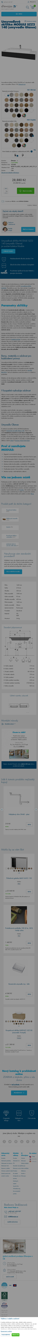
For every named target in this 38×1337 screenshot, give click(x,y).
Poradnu (21, 490)
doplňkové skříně (15, 339)
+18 (19, 873)
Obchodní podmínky (6, 1160)
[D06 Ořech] (26, 95)
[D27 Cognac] (26, 105)
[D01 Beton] (12, 95)
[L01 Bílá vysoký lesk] (12, 140)
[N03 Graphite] (7, 110)
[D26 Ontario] (21, 105)
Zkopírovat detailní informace (10, 172)
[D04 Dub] (16, 95)
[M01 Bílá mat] (31, 110)
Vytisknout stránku (31, 21)
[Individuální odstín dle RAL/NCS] (24, 115)
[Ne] (15, 155)
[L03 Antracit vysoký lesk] (16, 110)
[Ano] (22, 155)
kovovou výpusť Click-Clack (22, 440)
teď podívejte (15, 1084)
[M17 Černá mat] (19, 115)
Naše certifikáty (24, 1168)
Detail (29, 824)
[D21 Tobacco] (26, 100)
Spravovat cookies (6, 1331)
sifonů (11, 440)
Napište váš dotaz (12, 1222)
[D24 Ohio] (12, 105)
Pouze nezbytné (6, 1334)
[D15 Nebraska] (7, 100)
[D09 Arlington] (31, 95)
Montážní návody (17, 1165)
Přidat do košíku (27, 191)
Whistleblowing (16, 1188)
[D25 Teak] (16, 105)
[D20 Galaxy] (21, 100)
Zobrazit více (21, 84)
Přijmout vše (15, 1334)
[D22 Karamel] (31, 100)
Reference (23, 1171)
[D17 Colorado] (16, 100)
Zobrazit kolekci (8, 251)
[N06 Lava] (12, 110)
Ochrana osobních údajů (7, 1171)
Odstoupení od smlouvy (6, 1163)
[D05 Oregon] (21, 95)
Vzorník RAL (16, 1186)
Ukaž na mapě (10, 1276)
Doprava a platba (5, 1168)
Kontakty (3, 1158)
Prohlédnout (18, 1092)
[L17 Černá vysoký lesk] (26, 110)
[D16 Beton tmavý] (12, 100)
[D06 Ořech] (21, 125)
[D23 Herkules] (7, 105)
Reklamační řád (5, 1165)
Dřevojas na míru (17, 1168)
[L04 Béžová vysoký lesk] (21, 140)
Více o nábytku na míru (13, 571)
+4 (18, 1026)
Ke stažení (15, 1173)
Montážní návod (9, 724)
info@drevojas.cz (13, 1216)
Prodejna (15, 1171)
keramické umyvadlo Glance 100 (15, 431)
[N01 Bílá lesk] (7, 95)
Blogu (32, 494)
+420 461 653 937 (7, 2)
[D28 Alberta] (31, 105)
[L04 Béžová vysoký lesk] (21, 110)
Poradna (15, 1158)
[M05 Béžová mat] (14, 115)
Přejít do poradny (28, 229)
